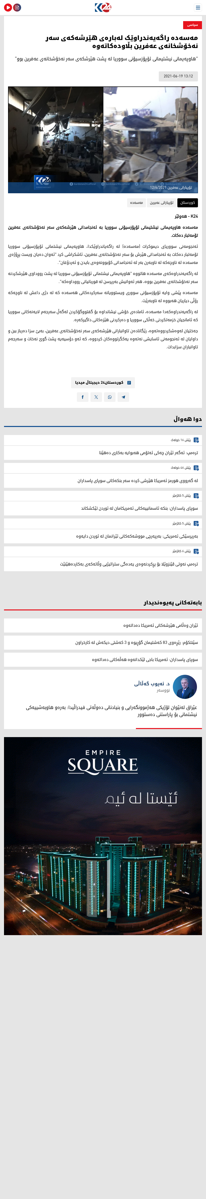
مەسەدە (136, 202)
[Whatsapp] (110, 397)
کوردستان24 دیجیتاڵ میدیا (99, 382)
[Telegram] (123, 397)
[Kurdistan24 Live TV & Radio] (8, 8)
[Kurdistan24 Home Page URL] (103, 7)
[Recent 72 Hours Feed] (17, 8)
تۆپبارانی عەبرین (161, 202)
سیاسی (192, 25)
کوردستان (187, 202)
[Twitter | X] (96, 397)
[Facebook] (82, 397)
